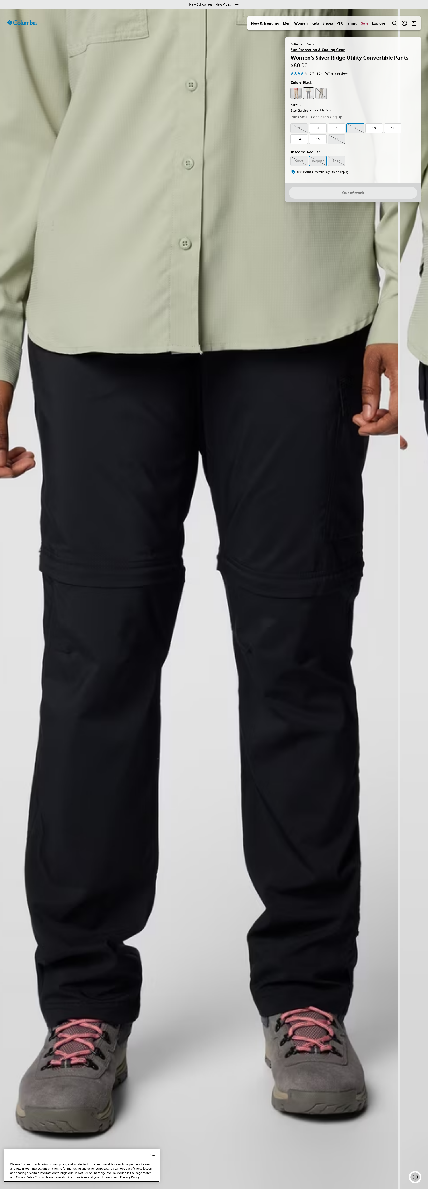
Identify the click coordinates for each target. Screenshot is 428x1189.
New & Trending (265, 23)
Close (153, 1155)
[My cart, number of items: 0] (414, 23)
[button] (415, 1177)
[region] (214, 599)
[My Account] (404, 23)
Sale (364, 23)
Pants (310, 44)
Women (301, 23)
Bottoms (296, 44)
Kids (315, 23)
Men (287, 23)
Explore (378, 23)
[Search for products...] (394, 23)
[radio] (296, 93)
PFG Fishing (347, 23)
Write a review (336, 73)
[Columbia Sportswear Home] (22, 22)
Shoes (328, 23)
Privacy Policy (130, 1177)
